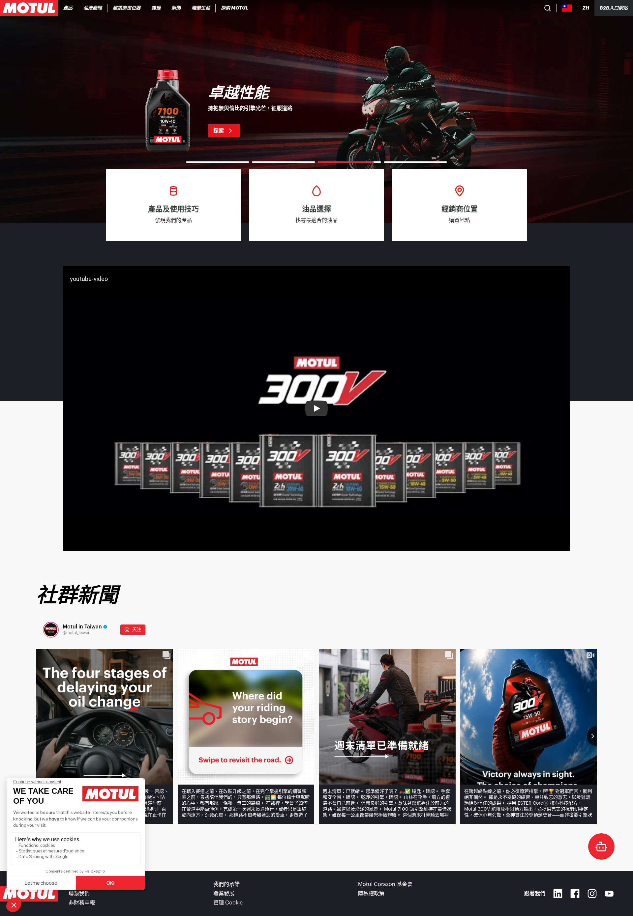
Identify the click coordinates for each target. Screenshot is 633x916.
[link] (156, 8)
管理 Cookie (228, 902)
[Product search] (547, 8)
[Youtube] (609, 893)
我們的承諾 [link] (226, 884)
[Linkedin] (557, 893)
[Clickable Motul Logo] (29, 8)
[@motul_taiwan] (50, 629)
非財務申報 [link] (82, 902)
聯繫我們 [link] (79, 893)
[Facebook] (575, 893)
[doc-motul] (601, 846)
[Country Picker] (567, 8)
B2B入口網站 (614, 8)
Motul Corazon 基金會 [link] (385, 884)
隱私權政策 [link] (371, 893)
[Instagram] (592, 893)
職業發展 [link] (223, 893)
